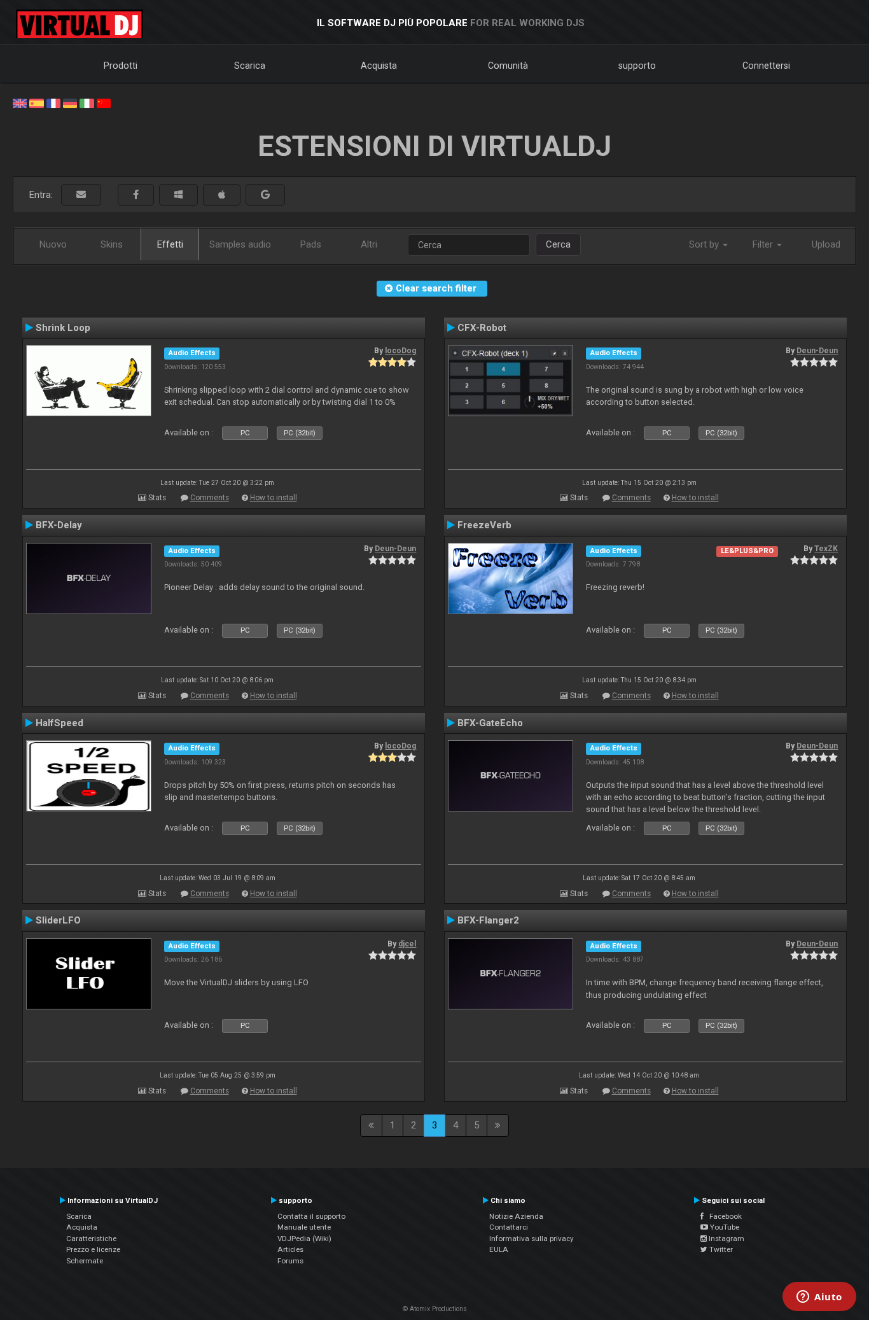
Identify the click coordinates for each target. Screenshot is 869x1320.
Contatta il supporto (311, 1216)
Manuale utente (304, 1227)
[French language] (53, 102)
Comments (209, 497)
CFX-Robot (481, 328)
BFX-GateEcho (490, 723)
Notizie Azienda (516, 1216)
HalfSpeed (59, 723)
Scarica (249, 65)
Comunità (508, 65)
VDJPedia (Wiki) (304, 1238)
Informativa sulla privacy (531, 1238)
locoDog (400, 350)
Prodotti (120, 65)
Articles (290, 1249)
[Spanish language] (36, 102)
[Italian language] (87, 102)
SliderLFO (58, 920)
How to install (273, 497)
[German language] (70, 102)
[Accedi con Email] (81, 195)
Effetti (170, 244)
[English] (20, 102)
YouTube (723, 1227)
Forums (290, 1260)
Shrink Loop (63, 328)
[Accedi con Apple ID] (221, 195)
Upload (826, 244)
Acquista (379, 65)
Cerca (558, 244)
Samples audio (240, 244)
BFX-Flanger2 (488, 920)
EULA (498, 1249)
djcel (407, 943)
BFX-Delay (59, 525)
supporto (637, 65)
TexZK (826, 548)
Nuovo (53, 244)
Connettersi (766, 65)
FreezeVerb (484, 525)
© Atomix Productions (435, 1309)
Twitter (720, 1249)
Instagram (725, 1238)
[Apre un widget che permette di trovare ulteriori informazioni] (819, 1298)
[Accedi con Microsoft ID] (178, 195)
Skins (112, 244)
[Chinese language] (104, 102)
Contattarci (508, 1227)
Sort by (705, 244)
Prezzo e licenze (93, 1249)
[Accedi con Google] (265, 195)
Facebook (723, 1216)
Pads (310, 244)
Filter (764, 244)
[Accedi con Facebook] (136, 195)
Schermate (84, 1260)
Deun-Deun (817, 350)
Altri (369, 244)
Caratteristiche (91, 1238)
